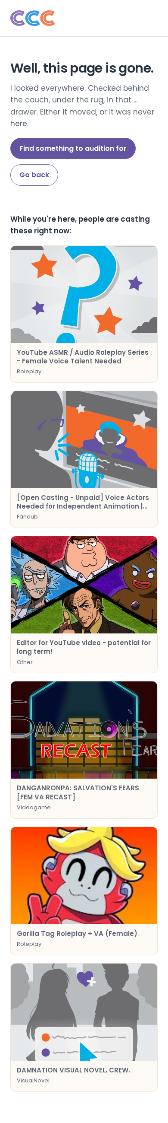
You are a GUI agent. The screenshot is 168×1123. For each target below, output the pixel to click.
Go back (34, 175)
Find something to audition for (73, 148)
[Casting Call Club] (84, 18)
